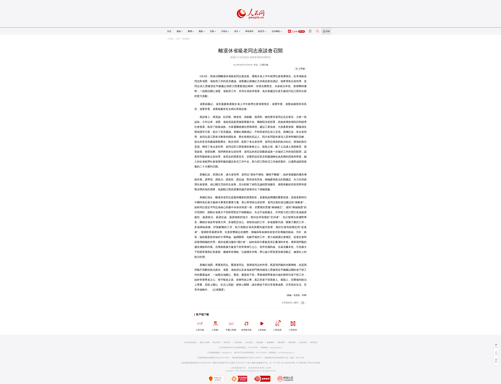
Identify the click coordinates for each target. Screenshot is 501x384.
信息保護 (303, 342)
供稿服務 (259, 342)
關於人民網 (204, 342)
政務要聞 (186, 39)
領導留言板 (246, 330)
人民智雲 (277, 330)
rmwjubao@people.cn (286, 353)
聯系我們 (313, 342)
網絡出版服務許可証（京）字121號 (265, 363)
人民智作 (293, 330)
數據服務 (270, 342)
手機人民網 (231, 330)
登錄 (328, 31)
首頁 (169, 31)
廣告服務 (238, 342)
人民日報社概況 (190, 342)
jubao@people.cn (276, 347)
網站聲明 (281, 342)
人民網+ (215, 330)
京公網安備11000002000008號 (308, 363)
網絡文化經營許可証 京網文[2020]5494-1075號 (231, 363)
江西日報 (264, 65)
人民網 (170, 39)
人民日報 (200, 330)
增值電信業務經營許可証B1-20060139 (247, 358)
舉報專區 (249, 31)
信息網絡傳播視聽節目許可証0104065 (196, 363)
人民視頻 (262, 330)
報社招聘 (216, 342)
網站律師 (292, 342)
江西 (177, 39)
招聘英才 (227, 342)
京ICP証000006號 (288, 363)
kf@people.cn (227, 353)
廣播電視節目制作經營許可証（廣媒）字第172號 (284, 358)
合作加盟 (248, 342)
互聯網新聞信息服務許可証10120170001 (213, 358)
